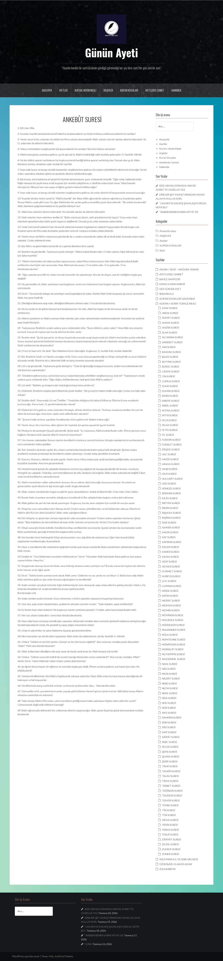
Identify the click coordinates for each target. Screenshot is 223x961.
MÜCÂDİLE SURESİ (172, 620)
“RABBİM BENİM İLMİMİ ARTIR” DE (178, 211)
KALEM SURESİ (170, 546)
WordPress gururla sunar (25, 956)
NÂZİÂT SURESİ (171, 678)
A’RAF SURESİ (169, 308)
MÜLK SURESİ (170, 634)
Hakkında (176, 90)
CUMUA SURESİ (171, 381)
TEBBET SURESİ (171, 785)
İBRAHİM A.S (166, 293)
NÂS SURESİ (169, 668)
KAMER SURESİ (170, 551)
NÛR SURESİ (169, 707)
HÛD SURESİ (169, 483)
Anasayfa (47, 90)
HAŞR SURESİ (169, 468)
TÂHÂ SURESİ (170, 766)
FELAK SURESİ (170, 425)
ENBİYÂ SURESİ (170, 400)
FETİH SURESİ (170, 429)
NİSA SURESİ (169, 698)
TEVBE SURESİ (170, 805)
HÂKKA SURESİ (170, 464)
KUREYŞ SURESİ (171, 576)
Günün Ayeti (111, 52)
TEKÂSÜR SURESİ (172, 795)
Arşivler (108, 90)
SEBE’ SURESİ (169, 741)
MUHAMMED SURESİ (173, 629)
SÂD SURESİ (169, 727)
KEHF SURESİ (169, 561)
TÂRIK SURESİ (170, 780)
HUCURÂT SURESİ (172, 478)
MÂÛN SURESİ (170, 595)
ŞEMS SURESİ (169, 751)
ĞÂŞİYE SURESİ (171, 449)
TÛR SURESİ (169, 815)
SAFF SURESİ (169, 732)
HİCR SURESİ (169, 473)
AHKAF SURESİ (170, 322)
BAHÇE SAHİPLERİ (169, 279)
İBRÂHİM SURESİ (171, 493)
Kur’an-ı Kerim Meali (85, 90)
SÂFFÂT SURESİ (170, 737)
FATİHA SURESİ (170, 410)
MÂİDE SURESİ (170, 590)
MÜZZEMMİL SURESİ (173, 659)
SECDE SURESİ (170, 746)
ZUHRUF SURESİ (171, 849)
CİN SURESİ (168, 376)
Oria (51, 956)
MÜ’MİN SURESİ (171, 610)
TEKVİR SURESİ (171, 800)
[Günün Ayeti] (111, 28)
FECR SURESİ (169, 420)
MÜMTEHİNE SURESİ (173, 639)
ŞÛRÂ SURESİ (169, 761)
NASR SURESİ (169, 673)
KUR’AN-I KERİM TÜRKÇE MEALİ (177, 303)
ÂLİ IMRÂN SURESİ (172, 337)
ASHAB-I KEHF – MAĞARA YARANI (179, 269)
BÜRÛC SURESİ (170, 366)
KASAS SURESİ (170, 556)
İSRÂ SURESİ (169, 522)
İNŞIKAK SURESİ (171, 512)
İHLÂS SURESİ (170, 498)
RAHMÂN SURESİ (171, 717)
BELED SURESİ (170, 356)
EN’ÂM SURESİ (170, 395)
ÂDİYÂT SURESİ (171, 317)
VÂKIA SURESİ (170, 819)
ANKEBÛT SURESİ (172, 342)
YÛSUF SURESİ (170, 834)
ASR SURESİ (168, 347)
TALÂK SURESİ (170, 776)
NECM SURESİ (170, 688)
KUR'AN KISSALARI (171, 245)
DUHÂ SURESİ (170, 386)
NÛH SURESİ (169, 702)
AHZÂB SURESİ (170, 327)
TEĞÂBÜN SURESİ (172, 790)
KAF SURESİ (168, 537)
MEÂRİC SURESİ (171, 600)
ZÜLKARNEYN (167, 869)
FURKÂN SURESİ (171, 439)
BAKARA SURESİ (171, 351)
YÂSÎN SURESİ (170, 824)
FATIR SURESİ (170, 415)
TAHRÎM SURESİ (171, 771)
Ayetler (63, 90)
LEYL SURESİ (169, 581)
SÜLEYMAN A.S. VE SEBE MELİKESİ (178, 859)
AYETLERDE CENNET (171, 274)
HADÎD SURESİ (170, 459)
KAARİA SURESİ (171, 527)
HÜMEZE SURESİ (171, 488)
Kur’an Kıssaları (129, 90)
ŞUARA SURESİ (170, 756)
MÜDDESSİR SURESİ (173, 624)
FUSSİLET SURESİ (172, 444)
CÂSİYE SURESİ (170, 371)
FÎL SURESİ (168, 434)
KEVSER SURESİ (171, 566)
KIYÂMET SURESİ (172, 571)
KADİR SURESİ (170, 532)
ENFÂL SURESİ (170, 405)
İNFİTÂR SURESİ (171, 503)
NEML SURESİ (169, 693)
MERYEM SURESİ (171, 605)
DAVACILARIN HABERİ (172, 284)
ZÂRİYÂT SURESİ (171, 839)
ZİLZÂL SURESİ (170, 844)
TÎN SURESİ (168, 810)
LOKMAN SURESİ (171, 585)
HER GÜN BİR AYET (170, 288)
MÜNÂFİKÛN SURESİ (173, 644)
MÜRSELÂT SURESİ (172, 649)
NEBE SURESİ (169, 683)
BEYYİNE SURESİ (171, 361)
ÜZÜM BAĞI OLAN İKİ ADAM (175, 864)
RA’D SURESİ (169, 712)
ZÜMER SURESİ (170, 854)
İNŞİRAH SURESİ (171, 517)
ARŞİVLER (165, 235)
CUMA (88, 944)
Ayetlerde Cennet (154, 90)
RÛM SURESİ (169, 722)
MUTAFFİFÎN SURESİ (173, 654)
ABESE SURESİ (170, 312)
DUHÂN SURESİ (170, 390)
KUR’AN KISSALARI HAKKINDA (177, 298)
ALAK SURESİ (169, 332)
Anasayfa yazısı (168, 230)
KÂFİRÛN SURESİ (171, 542)
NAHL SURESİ (169, 663)
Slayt (162, 250)
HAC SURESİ (169, 454)
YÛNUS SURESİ (170, 829)
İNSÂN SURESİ (170, 507)
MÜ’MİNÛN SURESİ (172, 615)
